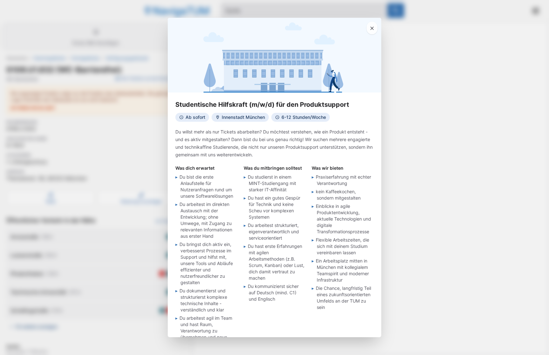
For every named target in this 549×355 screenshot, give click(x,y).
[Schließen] (372, 28)
